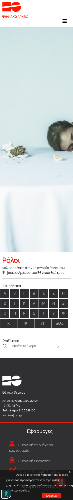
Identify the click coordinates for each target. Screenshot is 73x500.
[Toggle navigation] (64, 22)
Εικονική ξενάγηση (34, 460)
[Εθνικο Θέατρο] (11, 380)
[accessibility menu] (6, 494)
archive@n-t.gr (12, 415)
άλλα (59, 323)
